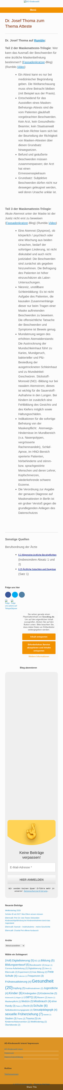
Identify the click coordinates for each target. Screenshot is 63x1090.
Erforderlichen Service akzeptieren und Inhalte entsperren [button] (39, 647)
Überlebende (12, 1025)
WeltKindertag (39, 1021)
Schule (40, 1005)
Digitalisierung (36, 968)
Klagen (19, 997)
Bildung (48, 960)
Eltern (48, 968)
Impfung (19, 988)
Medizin (27, 1001)
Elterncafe (11, 972)
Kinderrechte (48, 993)
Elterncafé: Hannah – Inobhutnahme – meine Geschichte (27, 927)
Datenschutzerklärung (35, 891)
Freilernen (22, 976)
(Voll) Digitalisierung (19, 960)
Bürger (48, 965)
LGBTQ (30, 997)
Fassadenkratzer (34, 62)
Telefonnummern (11, 1074)
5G (37, 960)
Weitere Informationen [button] (39, 656)
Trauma (31, 1018)
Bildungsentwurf (17, 964)
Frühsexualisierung (18, 981)
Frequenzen (36, 975)
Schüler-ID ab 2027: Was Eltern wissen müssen (24, 914)
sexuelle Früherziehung (24, 1014)
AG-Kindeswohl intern (13, 1049)
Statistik (47, 1014)
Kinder (16, 993)
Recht (28, 1005)
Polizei (19, 1006)
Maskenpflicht (13, 1001)
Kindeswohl (10, 997)
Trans (21, 1018)
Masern (42, 997)
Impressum (9, 1053)
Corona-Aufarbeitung (16, 968)
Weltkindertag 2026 (13, 911)
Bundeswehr (37, 965)
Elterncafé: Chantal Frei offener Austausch (22, 930)
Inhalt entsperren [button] (38, 637)
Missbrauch (42, 1001)
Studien (11, 1018)
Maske (51, 997)
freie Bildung (39, 972)
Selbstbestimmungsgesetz (19, 1010)
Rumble (39, 40)
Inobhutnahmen (34, 988)
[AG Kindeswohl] (31, 1)
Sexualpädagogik (45, 1009)
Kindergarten (31, 993)
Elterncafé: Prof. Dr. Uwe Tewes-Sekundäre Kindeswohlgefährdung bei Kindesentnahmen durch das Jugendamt (27, 920)
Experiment (25, 972)
